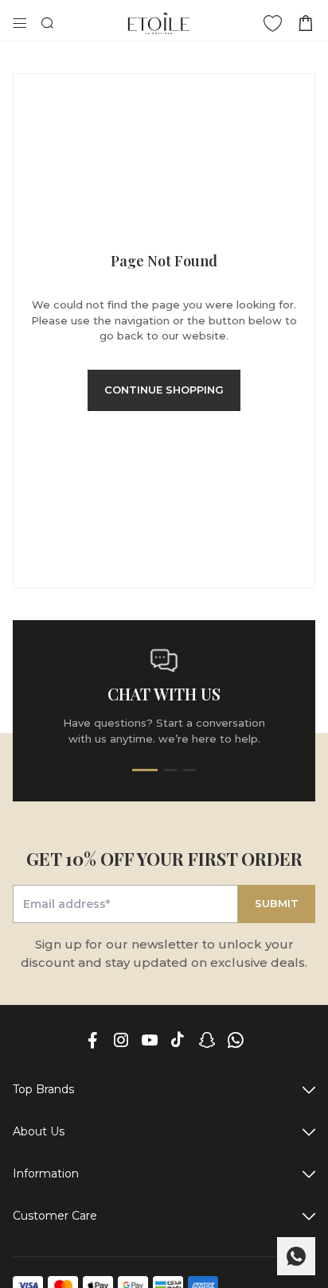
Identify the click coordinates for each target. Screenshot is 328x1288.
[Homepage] (158, 23)
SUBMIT (277, 903)
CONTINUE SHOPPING (164, 389)
